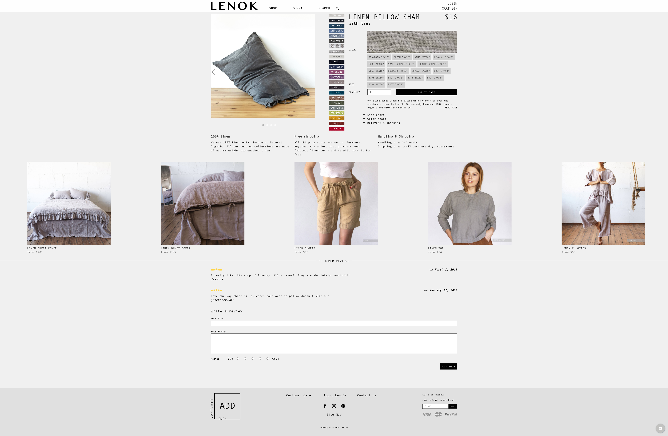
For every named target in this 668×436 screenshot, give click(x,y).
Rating (215, 358)
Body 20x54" (434, 77)
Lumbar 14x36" (421, 70)
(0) (449, 8)
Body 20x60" (376, 84)
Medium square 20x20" (433, 64)
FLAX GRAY (375, 49)
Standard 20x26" (379, 57)
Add (227, 406)
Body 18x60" (376, 77)
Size (351, 84)
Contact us (366, 395)
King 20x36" (422, 57)
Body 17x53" (441, 70)
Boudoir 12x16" (398, 70)
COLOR (352, 49)
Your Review (218, 331)
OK (452, 406)
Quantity (354, 92)
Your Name (217, 318)
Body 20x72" (395, 84)
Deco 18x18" (376, 70)
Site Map (334, 414)
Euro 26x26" (376, 64)
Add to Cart (426, 92)
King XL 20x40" (444, 57)
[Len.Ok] (234, 6)
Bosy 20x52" (415, 77)
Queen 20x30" (402, 57)
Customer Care (298, 395)
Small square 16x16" (401, 64)
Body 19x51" (395, 77)
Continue (448, 366)
